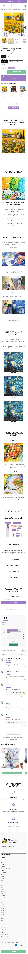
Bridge (2, 876)
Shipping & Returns (5, 932)
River (2, 906)
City (2, 880)
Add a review (13, 644)
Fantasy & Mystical (5, 868)
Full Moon (3, 887)
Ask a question (13, 602)
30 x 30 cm (12, 61)
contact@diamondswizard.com (7, 846)
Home (2, 9)
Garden (3, 889)
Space (2, 910)
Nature (16, 739)
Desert (2, 884)
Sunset (2, 912)
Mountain (3, 897)
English (6, 852)
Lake (2, 893)
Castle (2, 878)
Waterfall (3, 916)
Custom (3, 862)
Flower (23, 737)
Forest (2, 885)
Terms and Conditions (6, 934)
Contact (3, 927)
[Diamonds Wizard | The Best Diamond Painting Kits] (6, 677)
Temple (2, 914)
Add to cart (13, 951)
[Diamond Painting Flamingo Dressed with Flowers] (6, 664)
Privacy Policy (4, 936)
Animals (3, 861)
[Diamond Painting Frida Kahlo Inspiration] (6, 719)
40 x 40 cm (19, 61)
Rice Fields (3, 904)
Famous (3, 866)
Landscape (12, 739)
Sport (2, 920)
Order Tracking (4, 929)
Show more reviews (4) (13, 733)
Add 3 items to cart (13, 107)
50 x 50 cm (4, 64)
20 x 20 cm (4, 61)
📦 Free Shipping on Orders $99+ (13, 1)
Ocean (2, 901)
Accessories (4, 857)
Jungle (2, 891)
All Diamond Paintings (8, 9)
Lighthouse (3, 895)
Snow (2, 908)
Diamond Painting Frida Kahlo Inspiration (15, 719)
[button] (23, 24)
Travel (2, 922)
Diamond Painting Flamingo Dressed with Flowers (16, 665)
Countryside (19, 737)
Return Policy (4, 939)
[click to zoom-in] (14, 24)
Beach (2, 874)
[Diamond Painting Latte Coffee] (6, 689)
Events (2, 864)
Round (3, 56)
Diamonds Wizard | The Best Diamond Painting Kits (16, 677)
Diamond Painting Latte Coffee (14, 689)
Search (24, 650)
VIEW (12, 773)
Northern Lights (4, 899)
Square (9, 56)
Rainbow (3, 902)
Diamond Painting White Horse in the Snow (12, 771)
